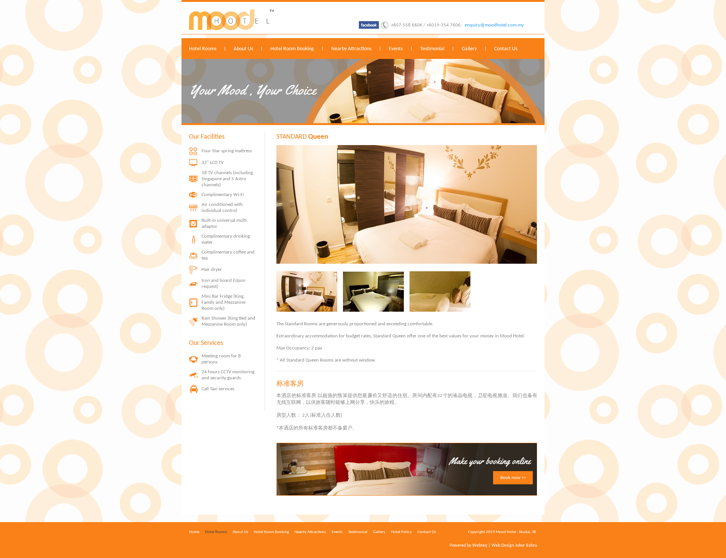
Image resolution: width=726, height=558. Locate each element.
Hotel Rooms (202, 49)
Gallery (469, 49)
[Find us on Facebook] (369, 27)
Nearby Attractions (351, 49)
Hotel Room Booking (292, 49)
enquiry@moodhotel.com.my (494, 25)
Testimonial (432, 49)
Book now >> (513, 477)
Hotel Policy (401, 532)
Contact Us (505, 49)
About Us (243, 49)
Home (194, 532)
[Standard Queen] (306, 310)
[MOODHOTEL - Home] (231, 28)
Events (396, 49)
